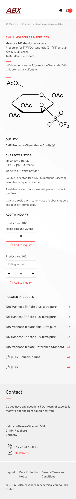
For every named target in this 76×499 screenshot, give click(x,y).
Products (26, 24)
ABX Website (12, 24)
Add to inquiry (23, 245)
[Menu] (60, 11)
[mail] (10, 453)
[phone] (10, 447)
